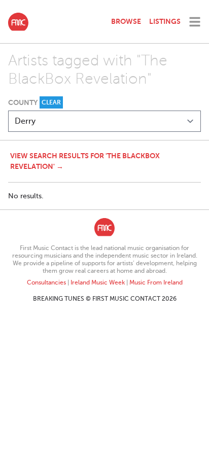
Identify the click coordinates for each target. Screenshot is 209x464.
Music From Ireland (156, 282)
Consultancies (46, 282)
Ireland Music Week (98, 282)
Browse (126, 21)
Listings (165, 21)
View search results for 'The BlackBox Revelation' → (85, 161)
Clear (51, 102)
